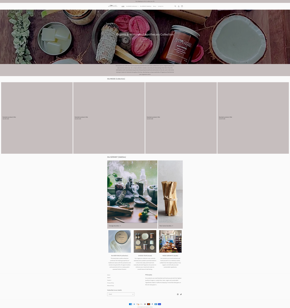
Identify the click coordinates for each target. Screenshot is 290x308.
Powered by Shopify (149, 306)
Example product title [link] (9, 117)
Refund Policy (110, 285)
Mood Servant (142, 306)
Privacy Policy (110, 283)
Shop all (145, 39)
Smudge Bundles (114, 226)
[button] (132, 6)
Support (109, 280)
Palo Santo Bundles (166, 226)
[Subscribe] (132, 294)
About (108, 275)
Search (109, 277)
